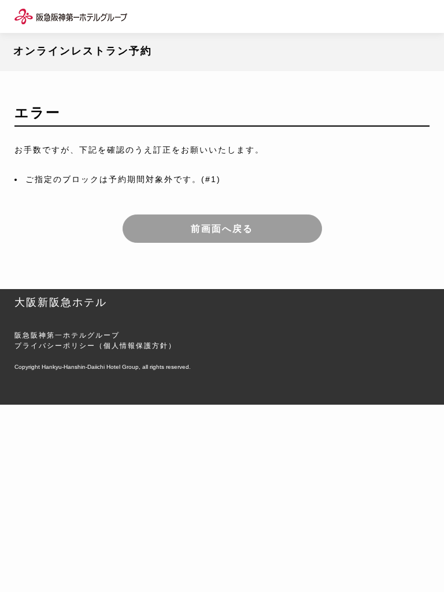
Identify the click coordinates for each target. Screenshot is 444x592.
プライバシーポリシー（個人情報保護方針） (95, 346)
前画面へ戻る (222, 229)
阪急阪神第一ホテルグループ (67, 335)
